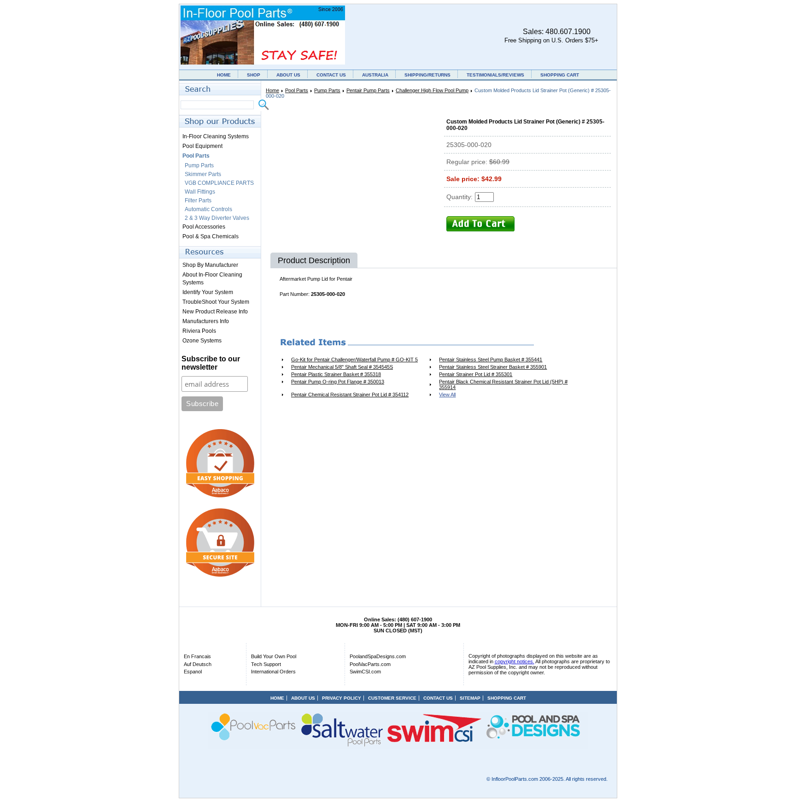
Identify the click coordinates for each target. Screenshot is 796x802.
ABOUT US (288, 74)
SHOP (253, 74)
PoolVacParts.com (370, 664)
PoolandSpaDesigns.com (378, 656)
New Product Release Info (215, 311)
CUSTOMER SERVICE (392, 698)
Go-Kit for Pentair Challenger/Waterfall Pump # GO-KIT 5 (354, 359)
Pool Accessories (203, 227)
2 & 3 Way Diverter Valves (217, 218)
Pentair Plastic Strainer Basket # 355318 (336, 374)
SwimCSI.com (365, 671)
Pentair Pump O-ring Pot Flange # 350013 (337, 381)
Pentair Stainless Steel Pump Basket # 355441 (490, 359)
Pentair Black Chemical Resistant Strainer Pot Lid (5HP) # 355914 (503, 384)
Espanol (193, 671)
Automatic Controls (208, 209)
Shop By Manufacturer (210, 265)
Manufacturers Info (205, 321)
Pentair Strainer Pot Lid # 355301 (475, 374)
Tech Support (266, 664)
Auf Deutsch (197, 664)
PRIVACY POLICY (341, 698)
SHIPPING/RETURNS (427, 74)
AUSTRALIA (375, 74)
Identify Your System (207, 292)
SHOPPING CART (559, 74)
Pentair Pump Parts (368, 90)
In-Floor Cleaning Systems (215, 136)
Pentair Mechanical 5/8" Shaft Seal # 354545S (342, 367)
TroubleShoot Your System (215, 302)
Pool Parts (296, 90)
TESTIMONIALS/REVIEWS (495, 74)
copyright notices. (514, 661)
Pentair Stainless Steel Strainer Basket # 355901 (493, 367)
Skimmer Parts (203, 174)
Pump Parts (327, 90)
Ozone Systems (202, 340)
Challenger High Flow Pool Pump (432, 90)
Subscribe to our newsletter (210, 363)
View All (447, 394)
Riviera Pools (199, 331)
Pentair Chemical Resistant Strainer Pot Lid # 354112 (350, 394)
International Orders (273, 671)
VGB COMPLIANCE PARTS (219, 183)
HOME (224, 74)
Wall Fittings (200, 192)
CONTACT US (331, 74)
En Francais (197, 656)
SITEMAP (470, 698)
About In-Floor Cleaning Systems (212, 278)
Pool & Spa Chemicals (210, 236)
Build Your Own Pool (273, 656)
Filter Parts (198, 200)
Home (272, 90)
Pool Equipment (202, 146)
